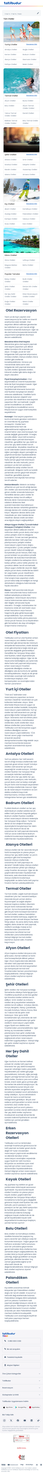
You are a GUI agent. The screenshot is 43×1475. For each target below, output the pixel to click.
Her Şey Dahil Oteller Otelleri (10, 295)
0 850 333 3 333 (14, 1341)
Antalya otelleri (25, 794)
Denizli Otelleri (28, 113)
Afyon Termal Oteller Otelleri (28, 107)
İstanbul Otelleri (11, 164)
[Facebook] (18, 1420)
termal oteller (25, 937)
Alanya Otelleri (10, 59)
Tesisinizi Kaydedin (14, 1357)
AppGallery (36, 1407)
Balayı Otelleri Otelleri (10, 280)
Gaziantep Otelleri (30, 169)
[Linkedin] (31, 1420)
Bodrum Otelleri (29, 54)
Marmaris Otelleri (29, 59)
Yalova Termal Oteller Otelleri (10, 114)
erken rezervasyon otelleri (20, 1172)
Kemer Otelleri (10, 54)
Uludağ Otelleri (10, 214)
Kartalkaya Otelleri (30, 209)
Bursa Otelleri (28, 101)
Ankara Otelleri (10, 159)
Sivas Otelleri (10, 224)
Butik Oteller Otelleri (27, 280)
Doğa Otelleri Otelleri (10, 302)
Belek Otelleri (28, 64)
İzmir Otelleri (28, 159)
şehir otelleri (13, 1043)
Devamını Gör (31, 44)
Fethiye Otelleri (11, 64)
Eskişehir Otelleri (29, 164)
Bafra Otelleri (28, 265)
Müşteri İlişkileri (13, 1365)
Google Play (22, 1407)
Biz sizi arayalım (13, 1349)
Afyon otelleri (11, 976)
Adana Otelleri (10, 174)
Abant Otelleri (10, 209)
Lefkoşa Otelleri (29, 260)
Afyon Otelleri (10, 101)
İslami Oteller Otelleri (28, 302)
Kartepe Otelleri (11, 219)
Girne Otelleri (10, 260)
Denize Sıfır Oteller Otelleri (30, 287)
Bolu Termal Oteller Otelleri (30, 122)
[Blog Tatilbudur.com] (38, 1420)
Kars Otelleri (27, 224)
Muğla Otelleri (28, 49)
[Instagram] (4, 1420)
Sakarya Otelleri (29, 219)
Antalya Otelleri (11, 49)
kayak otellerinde (21, 1215)
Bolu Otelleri (9, 106)
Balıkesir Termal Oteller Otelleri (11, 122)
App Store (9, 1407)
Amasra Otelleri (29, 174)
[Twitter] (11, 1420)
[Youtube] (25, 1420)
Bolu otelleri (10, 1269)
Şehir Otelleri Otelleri (10, 287)
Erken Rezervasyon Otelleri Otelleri (30, 295)
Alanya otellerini (12, 878)
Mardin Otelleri (10, 169)
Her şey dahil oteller (13, 1112)
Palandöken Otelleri (30, 214)
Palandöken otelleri (26, 1290)
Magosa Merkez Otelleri (11, 266)
